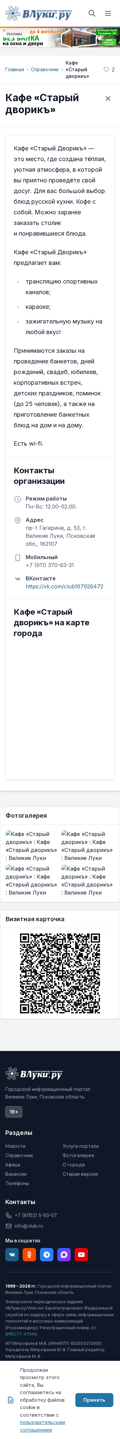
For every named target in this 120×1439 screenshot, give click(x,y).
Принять (94, 1400)
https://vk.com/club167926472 (64, 586)
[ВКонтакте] (12, 1254)
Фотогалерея (78, 1155)
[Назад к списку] (108, 98)
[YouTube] (81, 1254)
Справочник (45, 69)
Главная (14, 69)
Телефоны (17, 1183)
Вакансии (16, 1174)
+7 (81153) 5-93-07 (36, 1215)
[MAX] (64, 1254)
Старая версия (80, 1174)
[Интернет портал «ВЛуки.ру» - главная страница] (38, 13)
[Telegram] (46, 1254)
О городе (74, 1164)
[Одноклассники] (29, 1254)
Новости (15, 1146)
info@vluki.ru (29, 1226)
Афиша (12, 1164)
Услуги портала (81, 1146)
